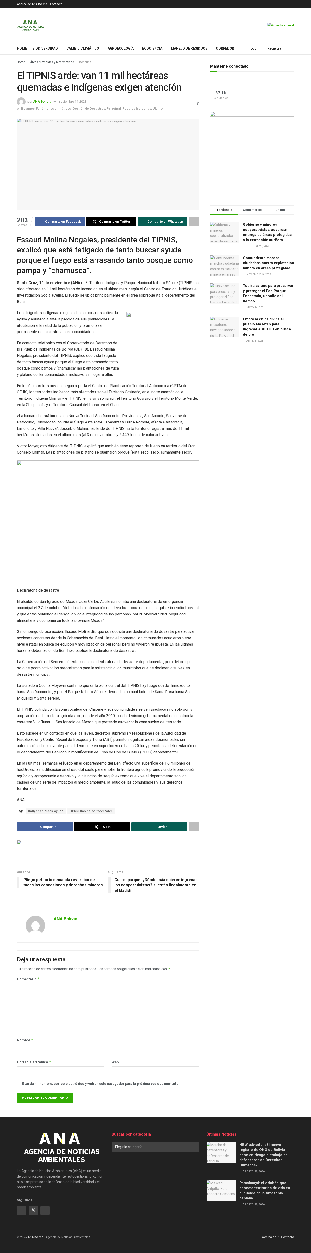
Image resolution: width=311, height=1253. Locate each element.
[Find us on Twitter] (33, 1210)
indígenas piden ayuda (46, 811)
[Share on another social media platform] (194, 221)
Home (22, 48)
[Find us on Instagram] (45, 1210)
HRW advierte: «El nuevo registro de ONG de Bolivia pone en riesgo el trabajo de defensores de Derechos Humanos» (263, 1154)
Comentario (28, 979)
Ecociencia (152, 48)
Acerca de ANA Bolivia (32, 4)
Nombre (25, 1040)
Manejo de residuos (189, 48)
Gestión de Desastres (88, 108)
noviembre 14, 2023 (72, 101)
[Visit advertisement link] (280, 25)
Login (254, 48)
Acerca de (269, 1237)
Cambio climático (82, 48)
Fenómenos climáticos (53, 108)
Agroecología (121, 48)
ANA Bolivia (42, 101)
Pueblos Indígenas (136, 108)
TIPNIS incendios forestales (91, 811)
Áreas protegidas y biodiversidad (52, 62)
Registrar (275, 48)
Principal (114, 108)
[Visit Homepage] (30, 25)
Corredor (225, 48)
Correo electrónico (34, 1062)
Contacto (56, 4)
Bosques (85, 62)
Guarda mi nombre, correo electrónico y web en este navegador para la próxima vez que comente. (100, 1084)
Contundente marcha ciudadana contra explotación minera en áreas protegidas (268, 263)
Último (158, 108)
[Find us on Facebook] (21, 1210)
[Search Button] (292, 48)
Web (115, 1062)
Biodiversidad (45, 48)
